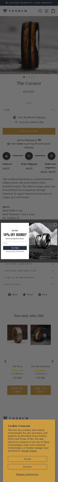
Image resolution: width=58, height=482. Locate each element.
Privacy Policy (29, 450)
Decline (27, 466)
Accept (27, 458)
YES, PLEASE (15, 248)
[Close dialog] (55, 224)
